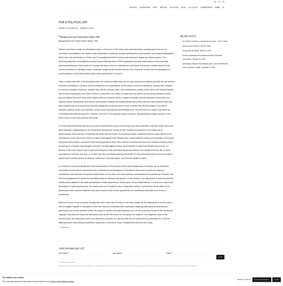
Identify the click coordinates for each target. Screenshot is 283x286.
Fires (155, 8)
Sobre (217, 8)
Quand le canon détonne (191, 46)
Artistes (133, 8)
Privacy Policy (129, 266)
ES (223, 2)
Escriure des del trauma (190, 51)
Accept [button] (276, 280)
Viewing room (206, 8)
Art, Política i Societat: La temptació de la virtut (199, 41)
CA (219, 2)
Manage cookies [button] (244, 280)
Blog (183, 8)
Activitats (174, 8)
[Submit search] (223, 7)
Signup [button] (220, 257)
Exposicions (145, 8)
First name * (64, 253)
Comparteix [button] (64, 228)
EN (215, 2)
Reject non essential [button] (262, 280)
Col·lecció (193, 8)
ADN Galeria (73, 7)
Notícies (163, 8)
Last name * (117, 253)
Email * (169, 253)
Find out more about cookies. (62, 282)
